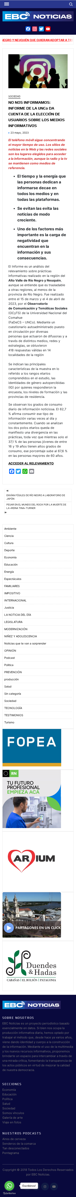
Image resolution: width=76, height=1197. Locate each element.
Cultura (8, 543)
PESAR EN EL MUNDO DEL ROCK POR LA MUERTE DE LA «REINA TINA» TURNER (36, 506)
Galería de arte (12, 1117)
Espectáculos (12, 578)
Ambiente (10, 528)
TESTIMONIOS (13, 715)
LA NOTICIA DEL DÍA (17, 614)
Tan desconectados (15, 1148)
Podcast (9, 657)
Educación (11, 564)
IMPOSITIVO (12, 593)
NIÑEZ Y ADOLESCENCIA (20, 636)
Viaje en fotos (11, 1122)
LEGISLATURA (13, 622)
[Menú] (6, 4)
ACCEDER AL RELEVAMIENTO (31, 463)
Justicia (9, 607)
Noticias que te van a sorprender (25, 643)
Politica (8, 665)
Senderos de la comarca (19, 1143)
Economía (10, 557)
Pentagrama (10, 1153)
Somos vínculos (13, 1113)
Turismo (9, 722)
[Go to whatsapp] (9, 1186)
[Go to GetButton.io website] (9, 1193)
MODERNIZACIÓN (15, 629)
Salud (7, 686)
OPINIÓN (10, 650)
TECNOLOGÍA (13, 708)
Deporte (9, 550)
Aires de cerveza (14, 1139)
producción (11, 679)
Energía (9, 571)
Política (7, 1099)
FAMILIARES (12, 586)
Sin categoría (12, 693)
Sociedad (14, 96)
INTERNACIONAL (15, 600)
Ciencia (9, 535)
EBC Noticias (40, 1174)
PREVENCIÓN (13, 672)
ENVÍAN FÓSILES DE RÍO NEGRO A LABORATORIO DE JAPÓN (35, 497)
